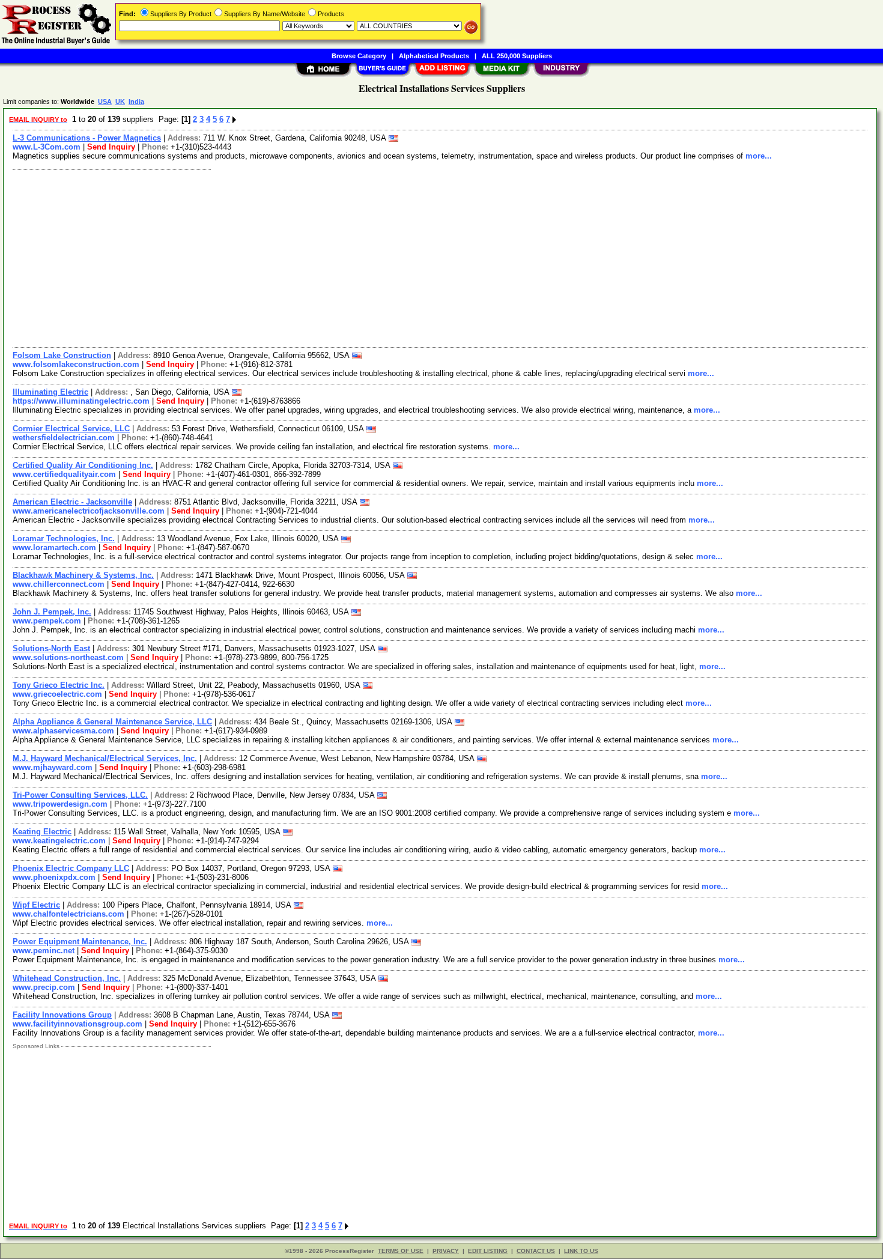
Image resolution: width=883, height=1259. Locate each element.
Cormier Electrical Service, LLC (71, 428)
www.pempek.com (47, 620)
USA (105, 101)
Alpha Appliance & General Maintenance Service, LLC (112, 721)
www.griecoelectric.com (57, 694)
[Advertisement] (368, 257)
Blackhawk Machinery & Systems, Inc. (83, 575)
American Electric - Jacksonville (72, 501)
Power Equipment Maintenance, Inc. (80, 941)
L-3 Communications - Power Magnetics (87, 137)
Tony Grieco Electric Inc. (59, 685)
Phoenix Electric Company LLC (71, 868)
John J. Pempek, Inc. (52, 611)
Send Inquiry (111, 146)
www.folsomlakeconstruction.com (76, 364)
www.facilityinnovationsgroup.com (77, 1023)
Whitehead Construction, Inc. (67, 978)
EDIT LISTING (488, 1251)
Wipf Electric (36, 904)
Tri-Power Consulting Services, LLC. (80, 794)
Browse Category (359, 55)
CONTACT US (536, 1251)
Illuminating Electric (50, 391)
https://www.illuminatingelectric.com (81, 400)
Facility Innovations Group (62, 1014)
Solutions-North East (51, 648)
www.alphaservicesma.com (63, 730)
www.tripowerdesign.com (60, 803)
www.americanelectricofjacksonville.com (89, 510)
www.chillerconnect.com (59, 584)
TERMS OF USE (400, 1251)
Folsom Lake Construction (62, 355)
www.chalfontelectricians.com (68, 913)
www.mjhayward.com (53, 767)
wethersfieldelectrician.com (64, 437)
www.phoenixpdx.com (54, 877)
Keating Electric (42, 831)
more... (758, 155)
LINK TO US (581, 1251)
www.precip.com (44, 987)
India (136, 101)
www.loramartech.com (54, 547)
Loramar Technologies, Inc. (64, 538)
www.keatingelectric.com (59, 840)
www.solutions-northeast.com (68, 657)
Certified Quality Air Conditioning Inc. (83, 465)
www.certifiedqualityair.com (64, 474)
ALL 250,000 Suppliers (517, 55)
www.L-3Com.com (46, 146)
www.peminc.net (43, 950)
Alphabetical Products (434, 55)
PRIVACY (445, 1251)
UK (120, 101)
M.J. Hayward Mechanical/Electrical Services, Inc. (105, 758)
